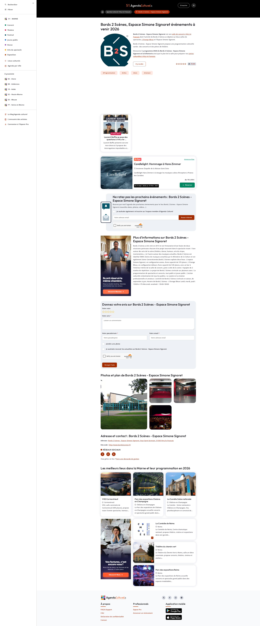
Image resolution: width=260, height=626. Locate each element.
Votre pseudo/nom (109, 333)
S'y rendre (139, 64)
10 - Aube (12, 89)
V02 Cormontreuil (110, 499)
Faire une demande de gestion (127, 459)
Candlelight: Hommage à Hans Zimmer (157, 164)
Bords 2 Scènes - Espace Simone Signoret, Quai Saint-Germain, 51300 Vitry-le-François (141, 441)
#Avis (135, 73)
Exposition (11, 55)
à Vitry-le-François (115, 139)
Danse (10, 45)
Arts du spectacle (14, 50)
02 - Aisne (12, 79)
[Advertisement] (148, 93)
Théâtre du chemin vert (166, 546)
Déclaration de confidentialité (112, 617)
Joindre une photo (113, 344)
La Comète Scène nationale (179, 499)
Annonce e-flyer (189, 159)
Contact (104, 620)
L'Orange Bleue (148, 40)
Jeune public (12, 40)
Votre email (154, 333)
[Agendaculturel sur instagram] (175, 598)
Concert (10, 25)
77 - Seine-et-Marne (16, 105)
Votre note (106, 308)
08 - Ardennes (13, 84)
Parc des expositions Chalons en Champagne (147, 500)
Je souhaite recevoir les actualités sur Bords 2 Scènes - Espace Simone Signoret (136, 349)
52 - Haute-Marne (15, 94)
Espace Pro (137, 610)
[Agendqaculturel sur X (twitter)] (164, 598)
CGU (102, 613)
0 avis (193, 64)
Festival (10, 35)
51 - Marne (13, 19)
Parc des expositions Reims (167, 570)
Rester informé (186, 217)
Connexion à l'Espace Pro (17, 124)
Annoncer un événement (143, 613)
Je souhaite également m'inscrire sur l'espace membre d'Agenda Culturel (145, 211)
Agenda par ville (13, 66)
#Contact (147, 73)
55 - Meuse (12, 100)
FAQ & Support (106, 610)
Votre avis (106, 316)
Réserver (187, 185)
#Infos (124, 73)
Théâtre (10, 30)
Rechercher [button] (11, 4)
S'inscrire (183, 5)
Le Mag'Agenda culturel (16, 114)
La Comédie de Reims (165, 523)
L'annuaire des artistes (16, 119)
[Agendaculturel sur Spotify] (181, 598)
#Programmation (109, 73)
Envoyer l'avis (110, 365)
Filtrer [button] (9, 9)
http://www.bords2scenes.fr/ (120, 445)
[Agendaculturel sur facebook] (170, 598)
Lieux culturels (12, 61)
